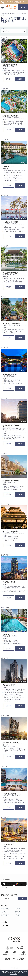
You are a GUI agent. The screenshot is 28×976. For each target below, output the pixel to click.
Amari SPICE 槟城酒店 (11, 742)
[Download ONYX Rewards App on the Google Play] (20, 883)
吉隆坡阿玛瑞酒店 (9, 685)
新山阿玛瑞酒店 (8, 634)
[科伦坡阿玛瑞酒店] (14, 568)
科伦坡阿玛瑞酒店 (9, 582)
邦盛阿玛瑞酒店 (8, 166)
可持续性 (3, 912)
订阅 (22, 898)
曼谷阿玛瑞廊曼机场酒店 (11, 480)
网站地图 (17, 915)
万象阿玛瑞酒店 (8, 844)
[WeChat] (7, 925)
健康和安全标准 (5, 915)
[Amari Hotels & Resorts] (11, 7)
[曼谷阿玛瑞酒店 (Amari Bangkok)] (14, 411)
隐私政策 (17, 912)
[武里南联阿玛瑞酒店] (14, 360)
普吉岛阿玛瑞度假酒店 (10, 222)
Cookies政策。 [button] (13, 974)
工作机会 (17, 909)
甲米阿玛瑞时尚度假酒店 (11, 324)
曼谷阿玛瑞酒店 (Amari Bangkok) (11, 426)
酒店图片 (23, 163)
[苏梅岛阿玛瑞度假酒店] (14, 259)
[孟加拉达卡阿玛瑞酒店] (14, 517)
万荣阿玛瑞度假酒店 (10, 793)
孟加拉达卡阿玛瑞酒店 (10, 531)
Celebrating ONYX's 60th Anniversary (17, 2)
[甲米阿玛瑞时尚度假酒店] (14, 309)
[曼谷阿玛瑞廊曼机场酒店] (14, 466)
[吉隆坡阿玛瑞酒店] (14, 671)
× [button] (26, 971)
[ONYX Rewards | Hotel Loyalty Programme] (14, 938)
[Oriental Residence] (9, 948)
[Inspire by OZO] (18, 959)
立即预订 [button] (19, 79)
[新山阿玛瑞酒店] (14, 620)
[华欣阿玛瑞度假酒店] (14, 51)
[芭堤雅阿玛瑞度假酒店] (14, 101)
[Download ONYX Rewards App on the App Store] (7, 883)
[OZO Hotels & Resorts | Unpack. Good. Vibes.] (7, 959)
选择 (2, 28)
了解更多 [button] (8, 79)
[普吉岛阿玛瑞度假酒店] (14, 208)
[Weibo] (3, 925)
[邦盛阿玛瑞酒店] (14, 152)
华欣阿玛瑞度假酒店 (10, 65)
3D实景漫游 (22, 61)
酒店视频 (23, 112)
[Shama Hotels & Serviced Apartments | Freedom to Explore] (14, 953)
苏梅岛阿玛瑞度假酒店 (10, 273)
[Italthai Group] (15, 968)
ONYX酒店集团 (5, 909)
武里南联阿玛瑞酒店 (10, 374)
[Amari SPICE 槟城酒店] (14, 728)
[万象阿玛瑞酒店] (14, 830)
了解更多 (4, 888)
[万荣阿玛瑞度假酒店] (14, 779)
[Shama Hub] (23, 953)
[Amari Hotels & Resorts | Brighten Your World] (20, 948)
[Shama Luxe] (6, 953)
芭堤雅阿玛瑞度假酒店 (10, 116)
